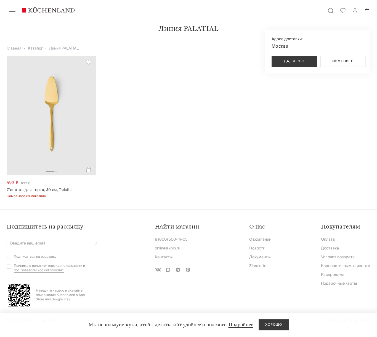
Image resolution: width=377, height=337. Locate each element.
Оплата (328, 239)
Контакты (163, 257)
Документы (259, 257)
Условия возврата (338, 257)
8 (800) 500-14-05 (171, 239)
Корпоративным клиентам (345, 266)
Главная (14, 48)
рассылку (48, 257)
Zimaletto (257, 266)
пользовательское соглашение (39, 270)
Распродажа (332, 275)
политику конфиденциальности (57, 266)
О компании (260, 239)
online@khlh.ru (167, 248)
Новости (257, 248)
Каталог (35, 48)
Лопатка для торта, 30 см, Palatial (40, 189)
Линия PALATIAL (64, 48)
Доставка (330, 248)
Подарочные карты (339, 283)
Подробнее (241, 325)
